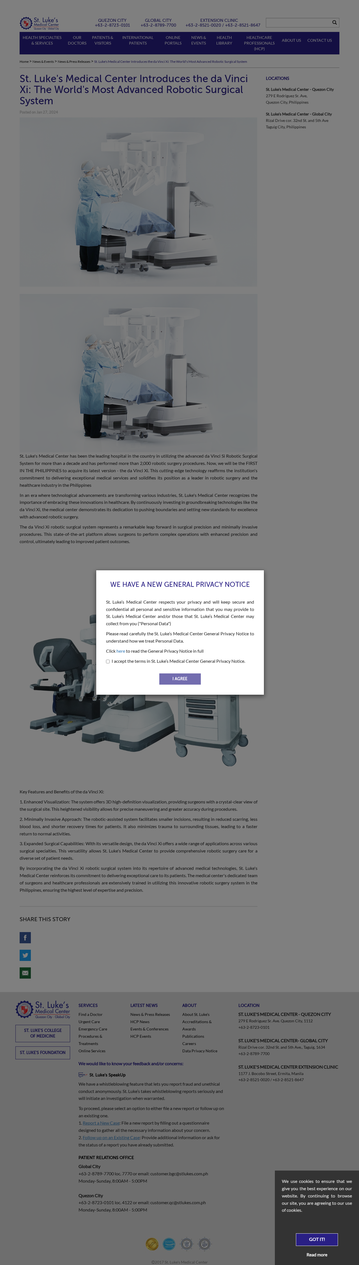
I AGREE (179, 679)
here (120, 651)
